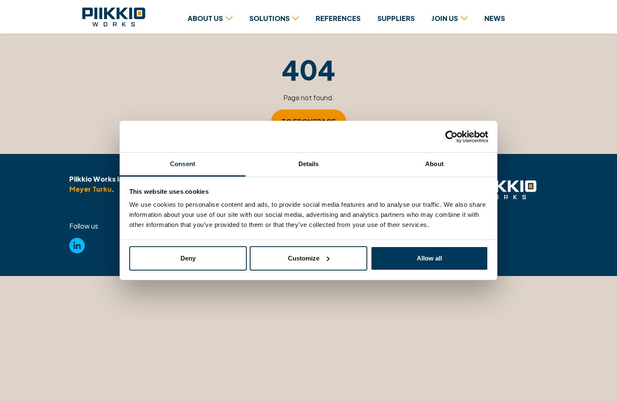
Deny (188, 258)
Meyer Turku (90, 189)
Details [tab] (308, 163)
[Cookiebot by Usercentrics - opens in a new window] (451, 136)
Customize (303, 258)
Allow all (429, 258)
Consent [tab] (182, 163)
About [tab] (434, 163)
